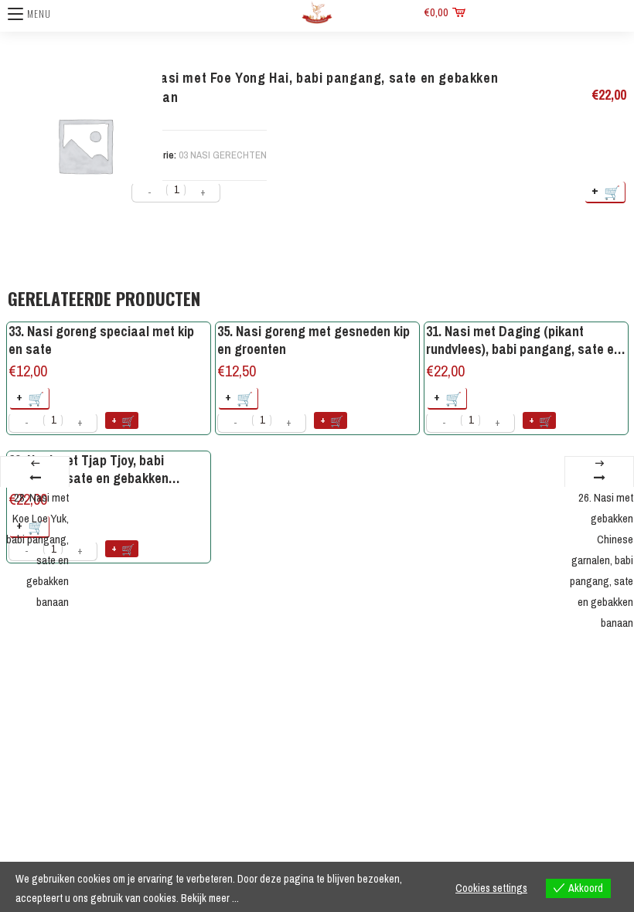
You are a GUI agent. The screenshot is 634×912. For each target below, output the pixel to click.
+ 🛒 (606, 191)
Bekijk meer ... (210, 898)
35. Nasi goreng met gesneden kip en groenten (313, 340)
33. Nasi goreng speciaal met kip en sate (101, 340)
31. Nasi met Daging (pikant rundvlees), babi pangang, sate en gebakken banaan (523, 340)
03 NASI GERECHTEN (223, 155)
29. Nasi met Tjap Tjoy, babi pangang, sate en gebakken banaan (89, 469)
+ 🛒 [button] (31, 397)
